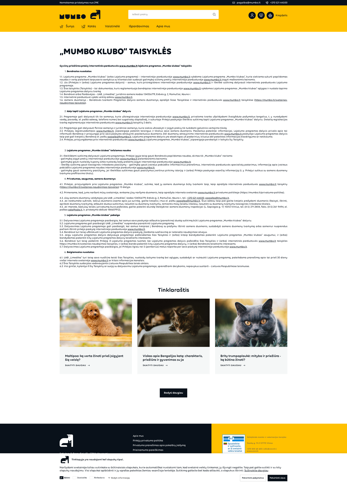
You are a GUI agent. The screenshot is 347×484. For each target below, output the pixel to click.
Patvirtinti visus (277, 478)
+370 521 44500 (195, 197)
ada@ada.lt (75, 209)
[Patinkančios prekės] (261, 15)
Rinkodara (99, 478)
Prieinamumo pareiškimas (148, 449)
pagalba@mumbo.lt (119, 136)
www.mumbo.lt (181, 76)
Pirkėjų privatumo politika (148, 440)
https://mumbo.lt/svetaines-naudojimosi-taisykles (89, 187)
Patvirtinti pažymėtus (253, 478)
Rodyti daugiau (173, 392)
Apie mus (138, 435)
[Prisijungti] (252, 15)
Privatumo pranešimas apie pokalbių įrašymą (159, 445)
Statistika (82, 478)
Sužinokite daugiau (256, 470)
